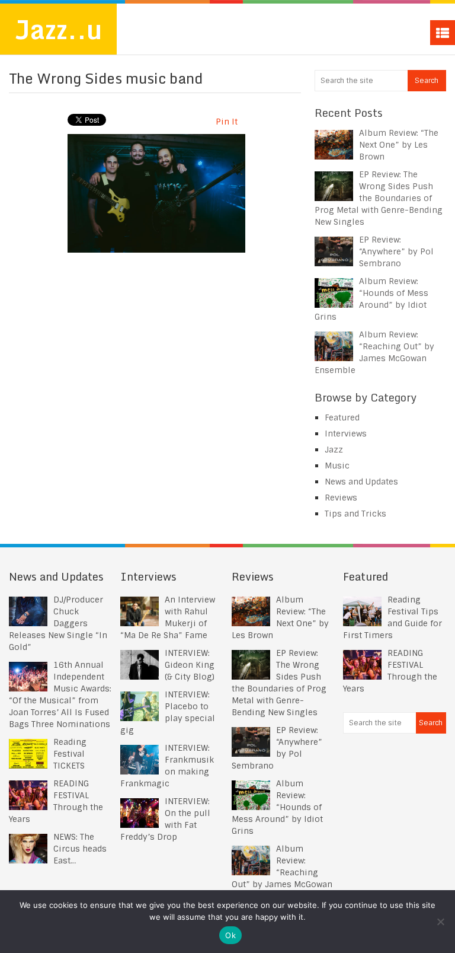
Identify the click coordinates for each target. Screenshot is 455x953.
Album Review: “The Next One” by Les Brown (398, 145)
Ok (230, 935)
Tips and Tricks (355, 513)
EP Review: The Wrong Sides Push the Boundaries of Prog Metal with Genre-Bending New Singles (379, 198)
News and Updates (361, 481)
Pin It (227, 121)
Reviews (341, 497)
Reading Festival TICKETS (69, 754)
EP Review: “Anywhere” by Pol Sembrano (396, 251)
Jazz (334, 449)
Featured (342, 417)
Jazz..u (58, 29)
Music (337, 465)
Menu (442, 32)
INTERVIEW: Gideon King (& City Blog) (189, 665)
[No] (440, 921)
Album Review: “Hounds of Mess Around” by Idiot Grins (277, 807)
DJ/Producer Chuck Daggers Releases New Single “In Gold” (58, 623)
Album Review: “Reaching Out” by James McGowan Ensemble (282, 872)
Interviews (346, 433)
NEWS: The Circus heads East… (80, 848)
